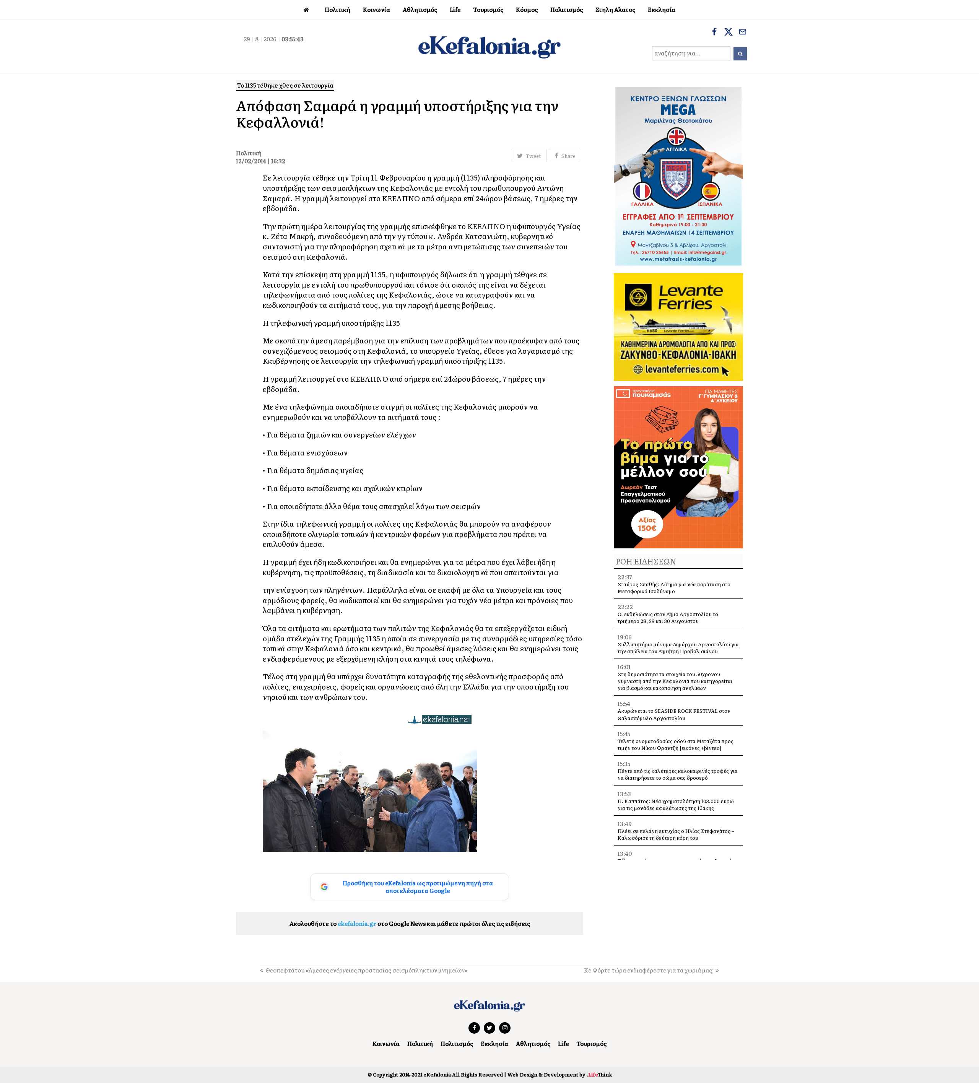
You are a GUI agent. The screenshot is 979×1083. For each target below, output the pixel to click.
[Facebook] (714, 32)
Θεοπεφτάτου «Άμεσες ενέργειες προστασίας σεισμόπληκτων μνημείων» (366, 970)
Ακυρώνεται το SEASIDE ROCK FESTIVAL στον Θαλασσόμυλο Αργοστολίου (674, 714)
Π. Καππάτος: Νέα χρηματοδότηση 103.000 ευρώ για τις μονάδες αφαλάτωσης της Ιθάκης (676, 804)
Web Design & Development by (559, 1074)
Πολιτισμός (457, 1043)
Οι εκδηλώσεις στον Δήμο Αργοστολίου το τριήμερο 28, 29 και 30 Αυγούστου (668, 617)
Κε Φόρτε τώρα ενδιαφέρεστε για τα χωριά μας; (649, 970)
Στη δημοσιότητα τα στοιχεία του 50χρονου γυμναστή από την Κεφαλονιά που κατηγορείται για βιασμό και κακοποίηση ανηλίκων (675, 680)
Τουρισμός (591, 1043)
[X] (728, 32)
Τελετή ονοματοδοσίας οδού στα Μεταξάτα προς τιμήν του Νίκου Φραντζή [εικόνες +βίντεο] (675, 744)
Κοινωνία (386, 1043)
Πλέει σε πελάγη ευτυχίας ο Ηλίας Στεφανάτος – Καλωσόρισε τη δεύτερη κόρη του (676, 834)
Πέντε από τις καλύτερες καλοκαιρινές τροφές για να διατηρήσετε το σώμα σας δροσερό (678, 774)
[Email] (742, 32)
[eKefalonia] (489, 46)
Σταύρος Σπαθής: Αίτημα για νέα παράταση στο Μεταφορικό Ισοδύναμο (674, 588)
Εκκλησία (494, 1043)
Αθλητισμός (533, 1043)
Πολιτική (420, 1043)
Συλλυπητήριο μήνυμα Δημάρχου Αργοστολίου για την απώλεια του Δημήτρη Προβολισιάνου (678, 648)
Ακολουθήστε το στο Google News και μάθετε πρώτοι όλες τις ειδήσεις (409, 923)
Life (563, 1043)
